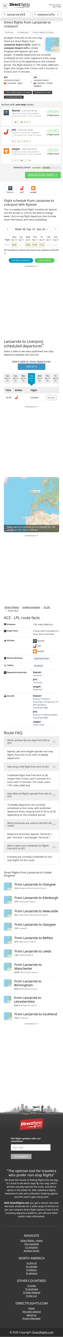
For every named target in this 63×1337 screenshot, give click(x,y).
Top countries (31, 1243)
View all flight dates (41, 174)
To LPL (46, 607)
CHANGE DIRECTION (14, 97)
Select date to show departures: (31, 361)
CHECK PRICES (44, 260)
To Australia (31, 1289)
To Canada (31, 1266)
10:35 (28, 245)
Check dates (53, 112)
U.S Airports (31, 1247)
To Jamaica (31, 1273)
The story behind (31, 1311)
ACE (6, 77)
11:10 (42, 245)
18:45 (14, 245)
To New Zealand (31, 1292)
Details (51, 397)
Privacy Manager (31, 1318)
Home (31, 1308)
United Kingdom (31, 607)
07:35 (35, 245)
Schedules (22, 32)
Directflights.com (42, 1332)
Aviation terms (31, 1250)
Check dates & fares (43, 32)
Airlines (9, 32)
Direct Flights (12, 607)
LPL (35, 77)
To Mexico (31, 1269)
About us (31, 1315)
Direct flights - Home (31, 1240)
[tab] (10, 190)
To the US (31, 1263)
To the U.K (31, 1295)
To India (31, 1285)
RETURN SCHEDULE (21, 260)
